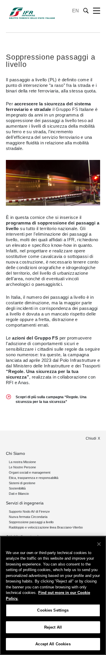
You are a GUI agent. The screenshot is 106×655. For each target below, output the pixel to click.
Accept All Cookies (52, 644)
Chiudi (91, 438)
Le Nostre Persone (22, 467)
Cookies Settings (53, 610)
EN (75, 10)
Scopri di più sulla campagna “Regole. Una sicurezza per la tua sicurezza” (51, 399)
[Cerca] (86, 10)
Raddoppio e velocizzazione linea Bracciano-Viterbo (46, 527)
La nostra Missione (22, 462)
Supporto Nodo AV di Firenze (29, 511)
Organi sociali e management (29, 472)
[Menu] (96, 10)
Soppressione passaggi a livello (31, 522)
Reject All (53, 627)
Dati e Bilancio (19, 493)
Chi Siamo (15, 453)
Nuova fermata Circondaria (28, 517)
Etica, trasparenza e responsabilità (33, 478)
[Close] (98, 544)
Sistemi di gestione (22, 483)
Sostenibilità (17, 488)
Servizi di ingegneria (25, 503)
